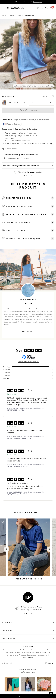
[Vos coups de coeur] (46, 8)
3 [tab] (29, 176)
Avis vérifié (12, 394)
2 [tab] (27, 176)
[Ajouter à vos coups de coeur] (53, 97)
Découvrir (27, 331)
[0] (51, 8)
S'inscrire (49, 663)
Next (52, 56)
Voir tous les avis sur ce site (28, 362)
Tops (19, 15)
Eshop (12, 15)
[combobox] (41, 103)
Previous (4, 56)
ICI (41, 609)
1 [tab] (24, 176)
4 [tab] (31, 176)
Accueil (4, 15)
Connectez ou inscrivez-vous (16, 158)
